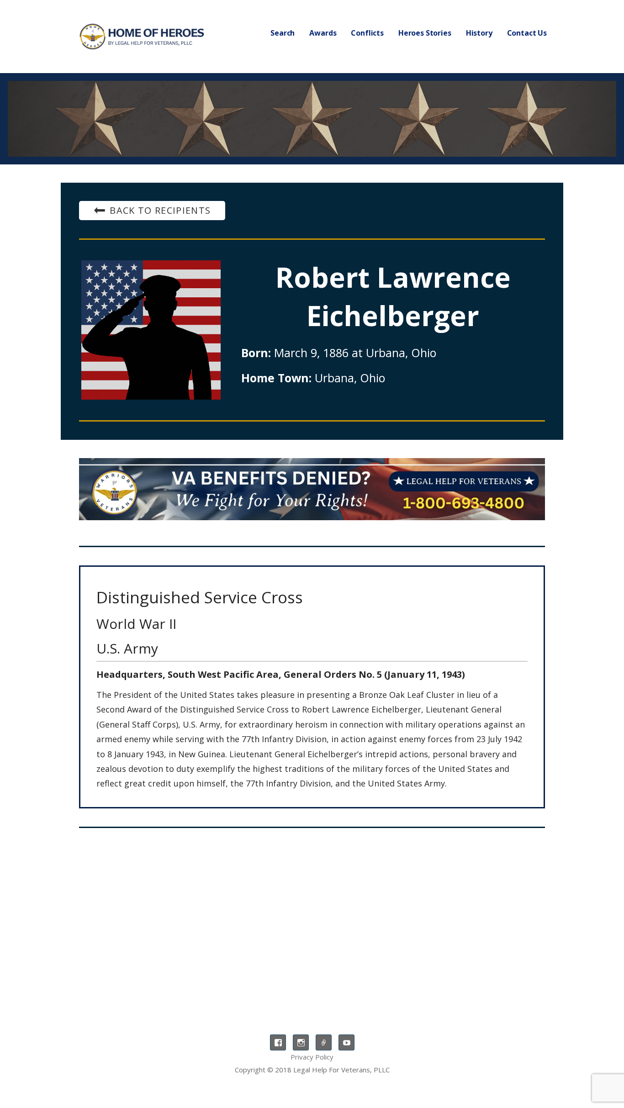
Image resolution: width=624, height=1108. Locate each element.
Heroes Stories (424, 33)
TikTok (324, 1042)
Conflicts (367, 33)
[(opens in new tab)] (312, 489)
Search (282, 33)
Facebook (278, 1042)
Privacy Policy (312, 1056)
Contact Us (527, 33)
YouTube (346, 1042)
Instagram (301, 1042)
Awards (322, 33)
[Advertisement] (312, 910)
